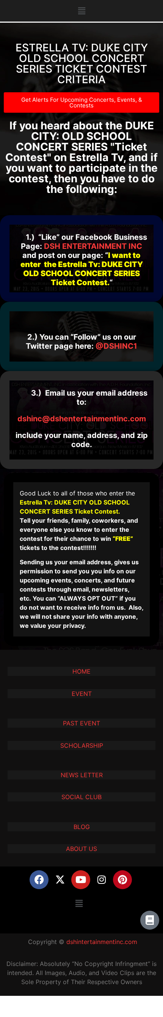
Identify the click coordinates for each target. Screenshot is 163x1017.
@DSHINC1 (116, 346)
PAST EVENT (81, 723)
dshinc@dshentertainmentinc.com (81, 418)
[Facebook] (39, 879)
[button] (81, 11)
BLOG (82, 827)
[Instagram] (101, 879)
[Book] (149, 920)
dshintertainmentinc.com (101, 942)
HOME (81, 671)
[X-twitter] (59, 879)
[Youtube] (80, 879)
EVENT (82, 693)
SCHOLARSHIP (81, 745)
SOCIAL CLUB (81, 797)
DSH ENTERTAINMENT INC (93, 246)
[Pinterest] (122, 879)
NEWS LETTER (82, 775)
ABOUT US (81, 848)
